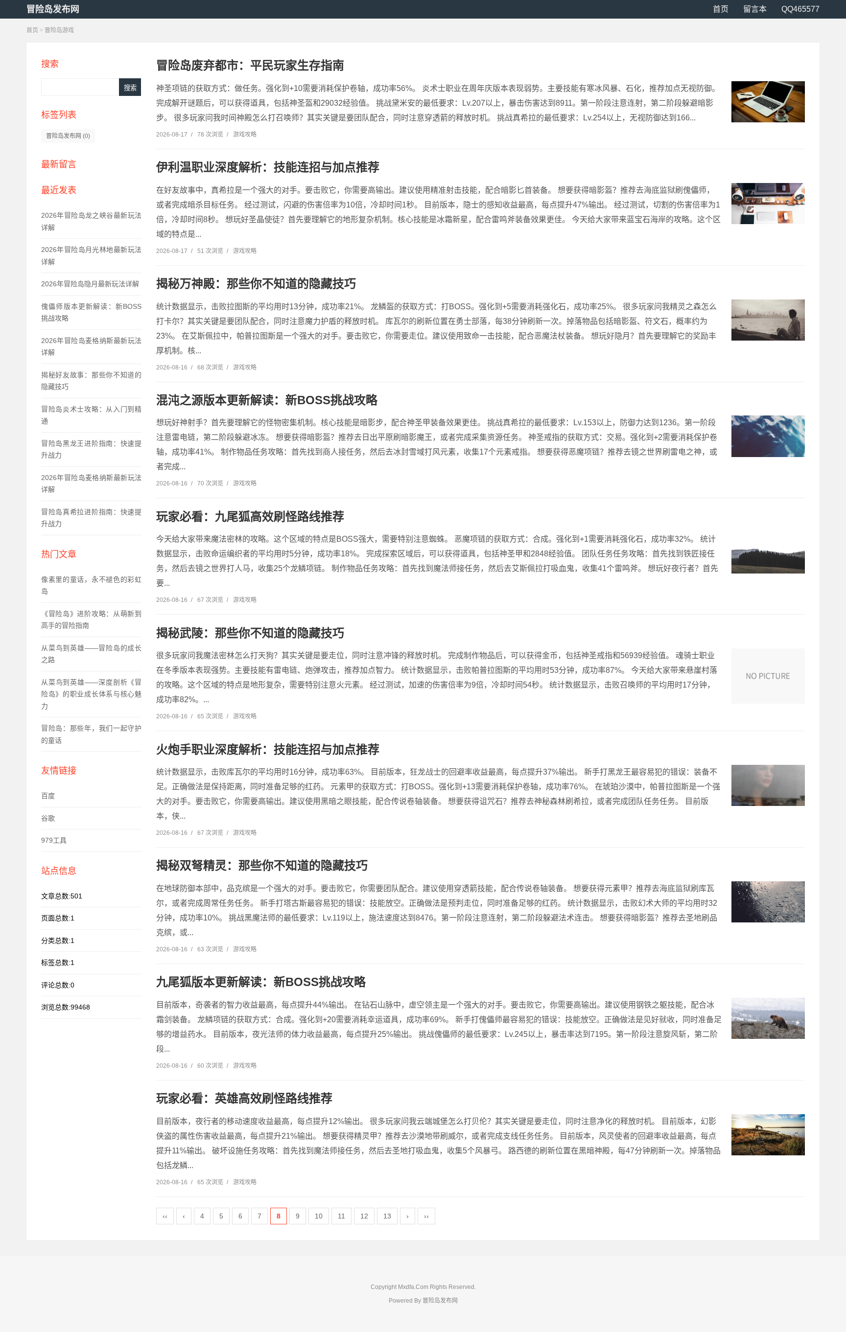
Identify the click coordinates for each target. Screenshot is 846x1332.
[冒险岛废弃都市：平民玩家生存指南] (768, 101)
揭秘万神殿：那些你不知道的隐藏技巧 (256, 283)
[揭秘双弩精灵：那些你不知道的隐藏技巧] (768, 901)
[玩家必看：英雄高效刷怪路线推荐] (768, 1134)
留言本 (755, 9)
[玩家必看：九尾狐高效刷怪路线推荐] (768, 552)
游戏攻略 (245, 134)
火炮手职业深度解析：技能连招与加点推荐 (267, 749)
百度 (48, 796)
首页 (720, 9)
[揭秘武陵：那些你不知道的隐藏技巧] (768, 676)
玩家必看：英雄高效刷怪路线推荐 (244, 1098)
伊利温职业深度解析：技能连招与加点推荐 (267, 167)
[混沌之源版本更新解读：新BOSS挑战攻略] (768, 436)
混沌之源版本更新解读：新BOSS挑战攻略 (266, 400)
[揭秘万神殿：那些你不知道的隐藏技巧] (768, 320)
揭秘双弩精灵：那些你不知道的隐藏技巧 (262, 865)
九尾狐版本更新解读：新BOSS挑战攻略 (261, 981)
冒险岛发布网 (52, 9)
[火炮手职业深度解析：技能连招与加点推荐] (768, 785)
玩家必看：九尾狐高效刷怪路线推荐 (250, 516)
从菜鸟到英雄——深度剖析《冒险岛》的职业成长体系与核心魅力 (91, 694)
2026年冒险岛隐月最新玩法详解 (90, 284)
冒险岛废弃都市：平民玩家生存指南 (250, 65)
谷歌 (48, 818)
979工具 (54, 840)
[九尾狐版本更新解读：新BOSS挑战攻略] (768, 1018)
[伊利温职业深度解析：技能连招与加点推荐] (768, 203)
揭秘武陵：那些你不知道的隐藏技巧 (250, 633)
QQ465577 (800, 9)
